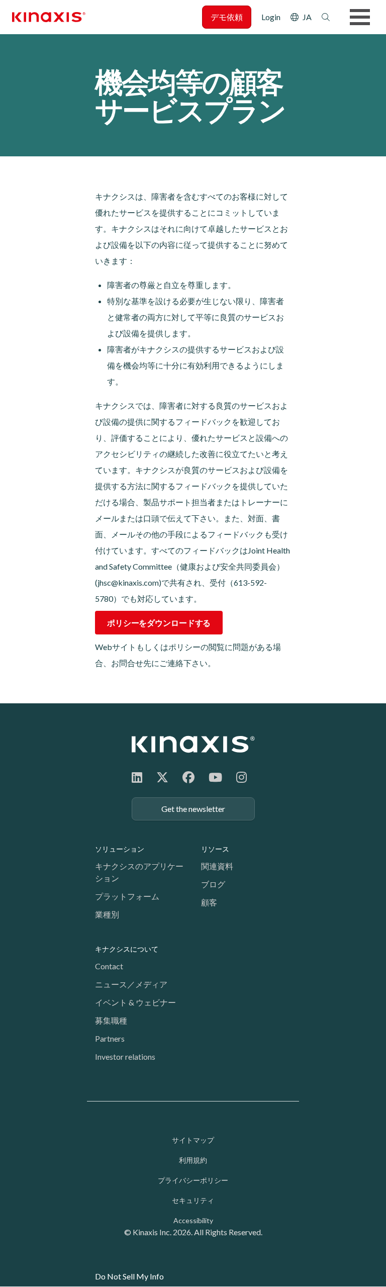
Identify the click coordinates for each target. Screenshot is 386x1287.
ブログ (213, 884)
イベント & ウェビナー (135, 1002)
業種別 (107, 914)
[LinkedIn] (137, 777)
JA (307, 17)
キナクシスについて (126, 949)
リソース (215, 849)
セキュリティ (193, 1200)
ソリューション (119, 849)
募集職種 (111, 1020)
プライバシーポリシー (193, 1180)
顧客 (209, 902)
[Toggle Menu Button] (360, 17)
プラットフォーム (127, 896)
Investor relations (125, 1056)
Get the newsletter (193, 808)
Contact (109, 966)
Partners (110, 1038)
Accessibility (193, 1220)
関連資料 (217, 866)
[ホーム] (193, 744)
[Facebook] (188, 777)
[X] (162, 777)
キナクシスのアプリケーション (139, 872)
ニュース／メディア (131, 984)
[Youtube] (215, 777)
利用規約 (193, 1160)
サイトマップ (193, 1140)
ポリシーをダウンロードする (159, 622)
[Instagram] (241, 777)
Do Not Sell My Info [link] (129, 1276)
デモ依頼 (227, 17)
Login (270, 17)
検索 (326, 17)
